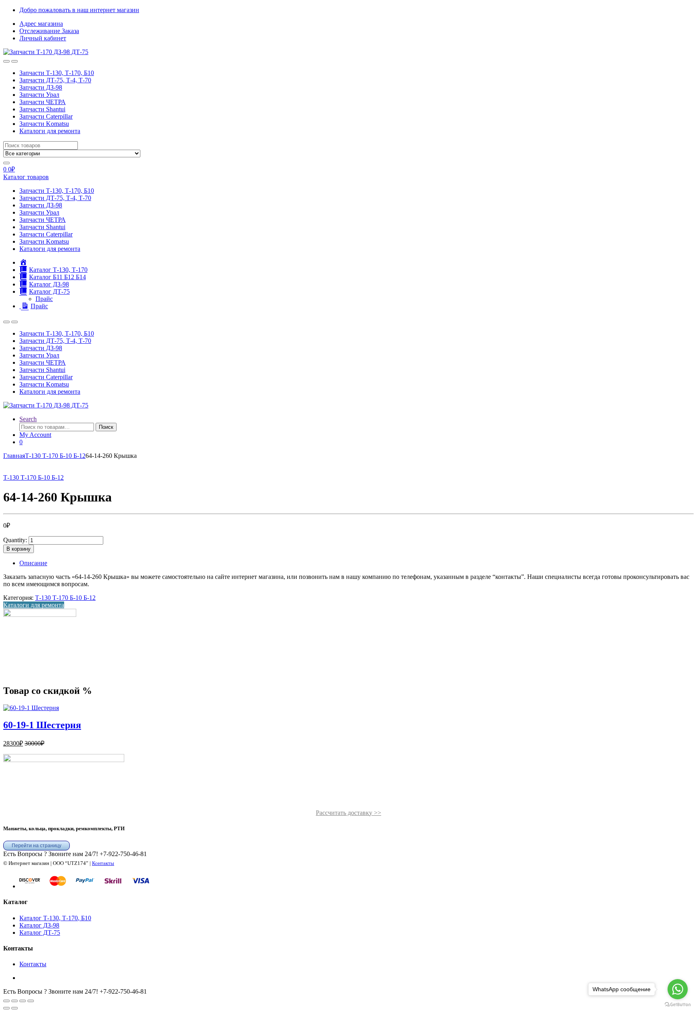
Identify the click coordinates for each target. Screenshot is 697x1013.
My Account (35, 434)
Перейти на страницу (36, 845)
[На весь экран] (14, 1001)
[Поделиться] (22, 1001)
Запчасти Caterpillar (46, 116)
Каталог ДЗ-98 (39, 925)
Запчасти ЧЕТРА (42, 101)
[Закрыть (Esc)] (30, 1001)
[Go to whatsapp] (678, 989)
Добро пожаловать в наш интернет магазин (79, 9)
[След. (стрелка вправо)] (14, 1008)
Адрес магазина (41, 23)
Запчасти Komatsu (44, 123)
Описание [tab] (33, 563)
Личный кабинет (42, 38)
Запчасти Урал (39, 94)
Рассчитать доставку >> (348, 812)
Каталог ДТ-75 (39, 932)
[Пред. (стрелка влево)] (6, 1008)
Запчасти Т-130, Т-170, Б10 (56, 72)
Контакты (103, 863)
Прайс (44, 298)
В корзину (18, 549)
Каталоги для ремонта (49, 130)
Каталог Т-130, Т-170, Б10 (55, 918)
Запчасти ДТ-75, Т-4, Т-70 (55, 80)
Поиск (106, 427)
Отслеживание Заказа (49, 30)
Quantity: (15, 540)
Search (28, 419)
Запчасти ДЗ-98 (40, 87)
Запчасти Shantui (42, 109)
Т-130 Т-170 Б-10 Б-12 (55, 455)
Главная (14, 455)
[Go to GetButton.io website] (678, 1004)
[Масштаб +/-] (6, 1001)
